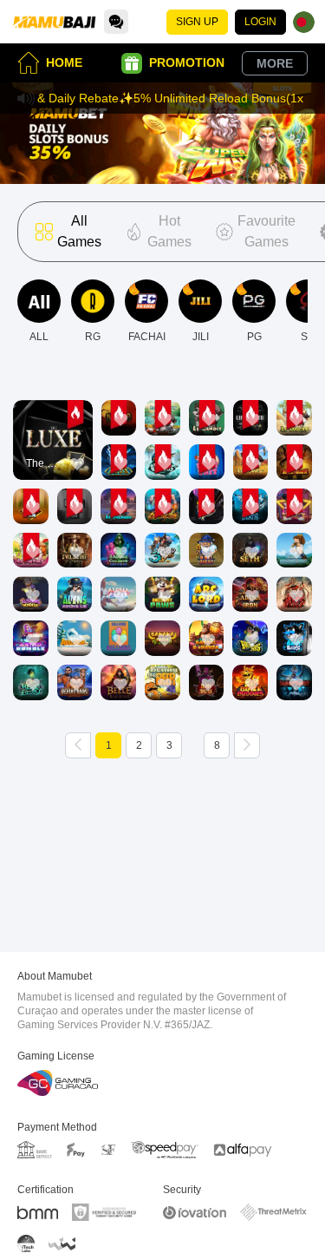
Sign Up (197, 22)
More (275, 63)
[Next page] (247, 745)
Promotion (186, 62)
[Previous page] (78, 745)
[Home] (53, 21)
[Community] (116, 22)
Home (64, 62)
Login (260, 22)
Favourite (52, 415)
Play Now (52, 455)
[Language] (304, 22)
